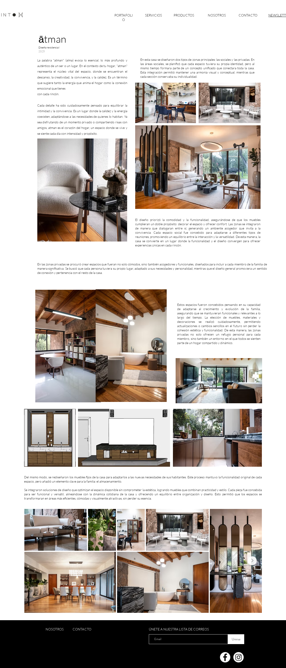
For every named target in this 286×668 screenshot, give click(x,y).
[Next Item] (252, 560)
